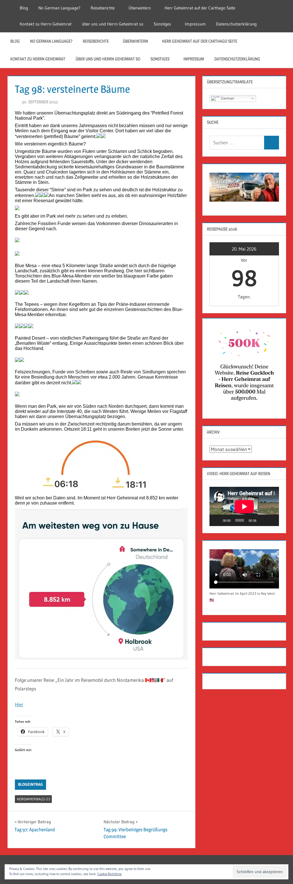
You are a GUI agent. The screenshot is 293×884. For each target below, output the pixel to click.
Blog (24, 8)
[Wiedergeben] (217, 520)
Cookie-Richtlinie (109, 874)
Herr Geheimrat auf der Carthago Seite (200, 8)
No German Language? (59, 8)
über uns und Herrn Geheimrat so (112, 24)
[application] (244, 506)
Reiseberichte (103, 8)
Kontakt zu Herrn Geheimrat (46, 24)
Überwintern (139, 8)
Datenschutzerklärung (236, 24)
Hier (19, 704)
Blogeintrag (30, 784)
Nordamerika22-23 (33, 799)
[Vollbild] (271, 520)
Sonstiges (162, 24)
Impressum (195, 24)
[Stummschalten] (263, 520)
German (227, 98)
